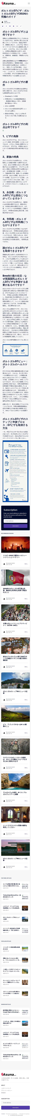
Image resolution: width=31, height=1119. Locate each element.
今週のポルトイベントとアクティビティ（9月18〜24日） (15, 624)
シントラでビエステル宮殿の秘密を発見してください (15, 826)
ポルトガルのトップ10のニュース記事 (15, 692)
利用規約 (3, 1092)
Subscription (15, 525)
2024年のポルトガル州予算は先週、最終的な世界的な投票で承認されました (15, 590)
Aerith (5, 21)
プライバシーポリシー (6, 1090)
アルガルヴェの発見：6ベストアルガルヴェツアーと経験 (15, 793)
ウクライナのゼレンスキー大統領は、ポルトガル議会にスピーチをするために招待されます (15, 759)
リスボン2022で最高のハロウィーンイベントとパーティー (15, 556)
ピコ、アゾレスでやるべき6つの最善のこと (15, 725)
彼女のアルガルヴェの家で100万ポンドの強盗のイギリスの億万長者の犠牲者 (15, 658)
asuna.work (20, 1115)
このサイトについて (6, 1088)
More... (26, 563)
